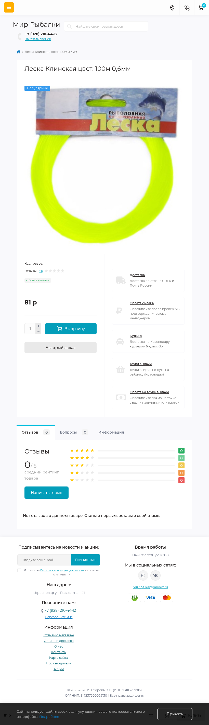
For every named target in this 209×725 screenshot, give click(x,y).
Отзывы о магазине (59, 635)
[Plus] (38, 326)
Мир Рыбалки (36, 24)
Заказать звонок (38, 39)
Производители (58, 663)
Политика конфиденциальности (62, 570)
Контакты (58, 652)
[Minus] (38, 332)
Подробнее (49, 717)
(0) (41, 271)
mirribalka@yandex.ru (150, 587)
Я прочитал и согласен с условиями (61, 572)
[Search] (69, 26)
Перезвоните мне (59, 617)
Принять (175, 714)
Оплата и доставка (59, 641)
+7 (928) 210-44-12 (41, 34)
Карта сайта (58, 658)
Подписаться (85, 560)
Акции (59, 669)
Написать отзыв (46, 492)
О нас (58, 646)
